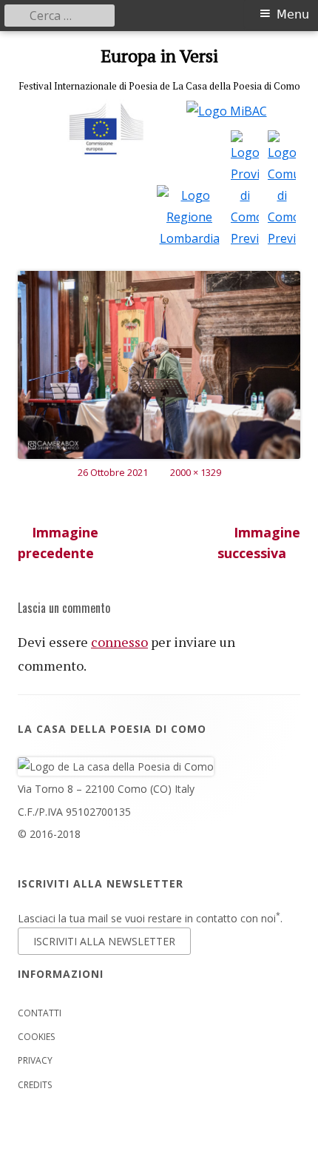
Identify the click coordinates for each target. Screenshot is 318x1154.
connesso (119, 642)
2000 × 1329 (195, 472)
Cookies (36, 1036)
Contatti (39, 1013)
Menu (293, 14)
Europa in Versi (159, 55)
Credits (35, 1084)
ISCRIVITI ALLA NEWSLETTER (104, 941)
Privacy (35, 1060)
